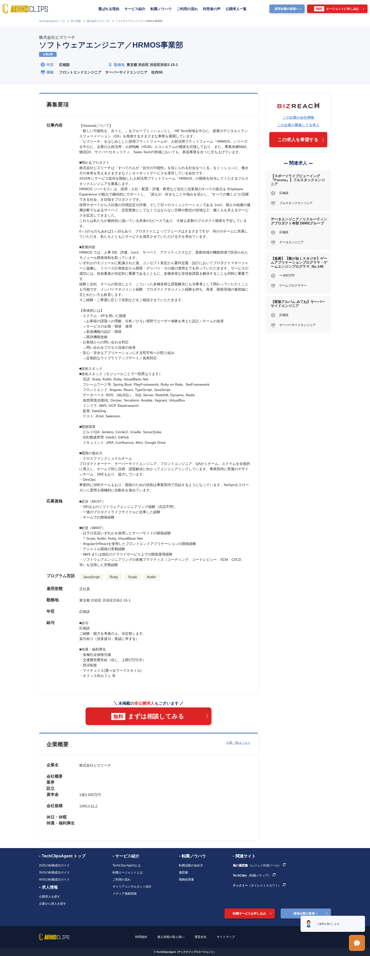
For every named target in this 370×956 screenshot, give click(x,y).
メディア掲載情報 (125, 893)
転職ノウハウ (161, 9)
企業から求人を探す (52, 903)
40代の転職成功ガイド (54, 879)
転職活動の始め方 (191, 865)
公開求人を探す (49, 896)
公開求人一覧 (236, 9)
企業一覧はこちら (238, 742)
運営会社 (201, 937)
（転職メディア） (252, 875)
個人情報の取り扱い (170, 937)
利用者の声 (211, 9)
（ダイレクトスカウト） (257, 885)
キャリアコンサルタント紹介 (132, 886)
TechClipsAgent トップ (64, 856)
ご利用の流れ (187, 9)
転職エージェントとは (128, 872)
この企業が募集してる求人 (298, 125)
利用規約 (141, 937)
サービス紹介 (134, 9)
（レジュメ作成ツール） (257, 865)
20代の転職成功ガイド (54, 865)
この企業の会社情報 (298, 117)
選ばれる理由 (108, 9)
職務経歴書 (186, 879)
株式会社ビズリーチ (57, 37)
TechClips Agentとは (127, 865)
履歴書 (183, 872)
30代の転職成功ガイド (54, 872)
